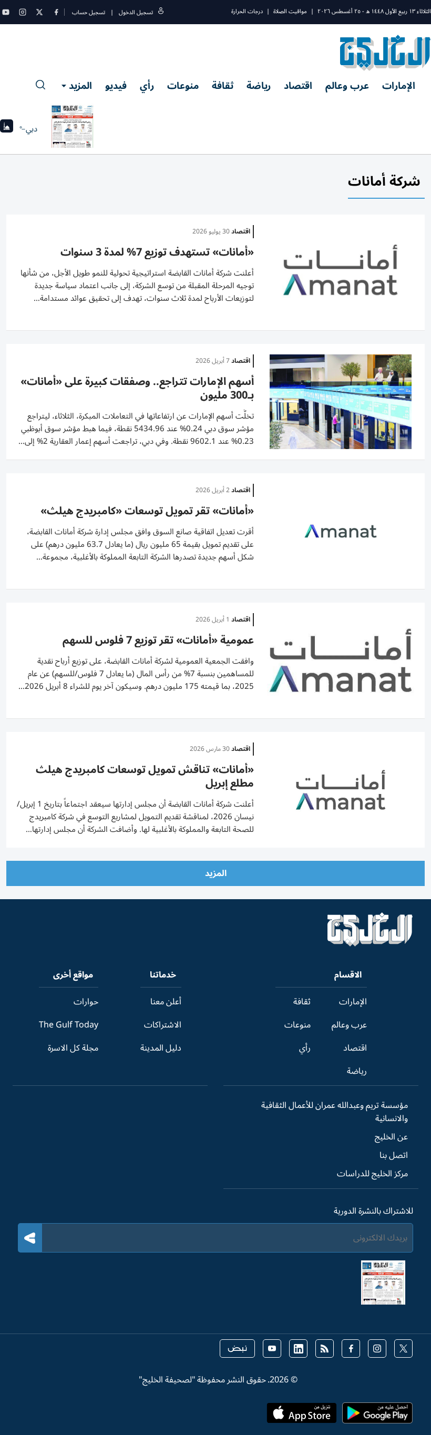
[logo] (385, 52)
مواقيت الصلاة (290, 11)
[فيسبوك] (56, 12)
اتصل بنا (393, 1155)
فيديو (116, 86)
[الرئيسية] (370, 944)
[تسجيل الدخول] (160, 12)
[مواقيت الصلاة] (6, 129)
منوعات (183, 86)
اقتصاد (298, 86)
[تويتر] (39, 12)
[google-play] (377, 1416)
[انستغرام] (22, 12)
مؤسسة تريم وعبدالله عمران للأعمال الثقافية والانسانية (334, 1111)
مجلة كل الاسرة (73, 1048)
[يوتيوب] (5, 12)
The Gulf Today (68, 1025)
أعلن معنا (165, 1002)
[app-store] (301, 1416)
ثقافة (222, 86)
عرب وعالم (347, 86)
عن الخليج (391, 1137)
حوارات (86, 1002)
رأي (147, 86)
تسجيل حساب (88, 12)
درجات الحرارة (247, 11)
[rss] (324, 1348)
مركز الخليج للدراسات (372, 1174)
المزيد (80, 86)
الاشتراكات (162, 1025)
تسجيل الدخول (136, 12)
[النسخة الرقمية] (72, 129)
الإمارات (398, 86)
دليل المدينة (160, 1048)
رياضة (259, 86)
